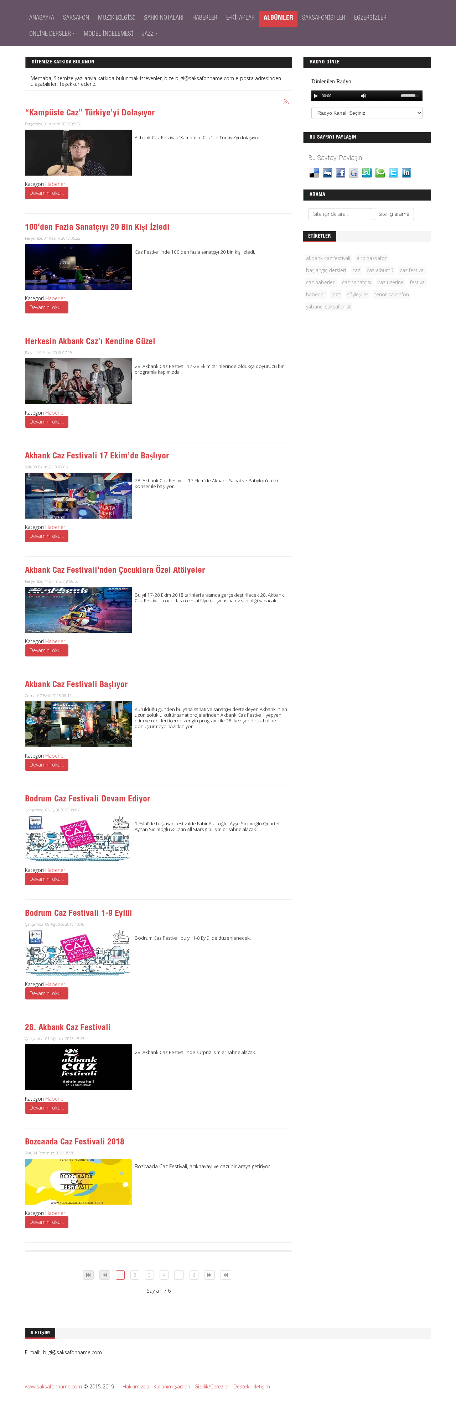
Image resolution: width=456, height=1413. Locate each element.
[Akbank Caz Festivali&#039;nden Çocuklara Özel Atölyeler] (78, 609)
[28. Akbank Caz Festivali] (78, 1066)
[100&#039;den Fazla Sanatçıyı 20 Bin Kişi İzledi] (78, 266)
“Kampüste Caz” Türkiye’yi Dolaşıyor (90, 113)
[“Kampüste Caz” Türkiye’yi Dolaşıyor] (78, 152)
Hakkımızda (136, 1386)
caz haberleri (321, 282)
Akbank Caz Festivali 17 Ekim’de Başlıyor (97, 456)
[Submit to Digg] (327, 172)
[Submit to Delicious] (314, 172)
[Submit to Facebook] (340, 172)
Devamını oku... (47, 192)
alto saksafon (372, 258)
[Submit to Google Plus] (353, 172)
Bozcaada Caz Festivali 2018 (74, 1142)
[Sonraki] (209, 1275)
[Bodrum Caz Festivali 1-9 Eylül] (78, 952)
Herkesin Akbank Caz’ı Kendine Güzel (90, 342)
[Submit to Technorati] (380, 172)
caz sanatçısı (356, 282)
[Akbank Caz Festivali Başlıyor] (78, 723)
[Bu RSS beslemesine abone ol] (286, 102)
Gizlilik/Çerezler (212, 1386)
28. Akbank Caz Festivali (68, 1028)
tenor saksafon (391, 294)
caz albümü (380, 270)
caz (356, 270)
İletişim (262, 1386)
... (179, 1275)
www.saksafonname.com (53, 1386)
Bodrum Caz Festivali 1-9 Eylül (78, 914)
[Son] (226, 1275)
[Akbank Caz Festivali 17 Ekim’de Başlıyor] (78, 495)
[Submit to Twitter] (393, 172)
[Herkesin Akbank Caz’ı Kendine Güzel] (78, 380)
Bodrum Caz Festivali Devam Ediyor (87, 799)
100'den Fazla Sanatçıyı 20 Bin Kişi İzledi (97, 228)
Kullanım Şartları (172, 1386)
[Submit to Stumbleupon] (367, 172)
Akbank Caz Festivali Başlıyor (76, 685)
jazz (336, 294)
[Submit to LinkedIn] (406, 172)
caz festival (412, 270)
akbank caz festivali (328, 258)
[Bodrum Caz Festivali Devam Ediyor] (78, 838)
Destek (241, 1386)
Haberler (55, 184)
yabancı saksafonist (328, 306)
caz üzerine (391, 282)
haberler (315, 294)
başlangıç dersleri (326, 270)
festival (418, 282)
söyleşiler (357, 294)
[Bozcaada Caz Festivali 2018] (78, 1181)
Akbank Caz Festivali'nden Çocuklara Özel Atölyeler (115, 571)
